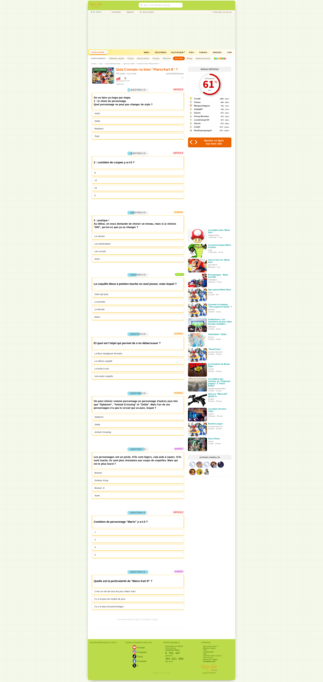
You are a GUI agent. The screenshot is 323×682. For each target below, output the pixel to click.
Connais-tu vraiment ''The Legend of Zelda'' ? (220, 305)
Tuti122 (211, 369)
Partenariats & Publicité (174, 646)
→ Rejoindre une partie (222, 12)
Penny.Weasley (201, 116)
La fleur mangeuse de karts (108, 353)
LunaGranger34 (201, 120)
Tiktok (140, 656)
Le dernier (99, 309)
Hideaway (211, 327)
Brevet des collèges (210, 659)
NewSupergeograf (203, 130)
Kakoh (210, 292)
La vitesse (99, 236)
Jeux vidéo (179, 58)
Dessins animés (143, 58)
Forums (203, 52)
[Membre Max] (201, 467)
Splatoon (98, 417)
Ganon (197, 113)
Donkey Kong (101, 480)
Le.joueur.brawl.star (215, 352)
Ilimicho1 (211, 310)
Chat (229, 52)
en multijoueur (146, 12)
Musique (156, 58)
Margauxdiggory (202, 106)
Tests (161, 52)
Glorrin (197, 123)
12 (95, 180)
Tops (191, 52)
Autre (97, 259)
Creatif (197, 99)
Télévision (167, 58)
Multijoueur (177, 52)
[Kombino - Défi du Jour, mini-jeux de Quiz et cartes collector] (219, 58)
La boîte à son (101, 368)
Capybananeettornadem (217, 388)
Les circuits (100, 251)
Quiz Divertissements (113, 64)
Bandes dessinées (203, 58)
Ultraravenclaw (213, 235)
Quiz (101, 64)
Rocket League (215, 424)
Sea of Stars (214, 439)
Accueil (93, 64)
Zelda (97, 121)
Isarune (211, 337)
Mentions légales (209, 648)
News (146, 52)
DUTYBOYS (212, 265)
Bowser (98, 473)
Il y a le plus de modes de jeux (109, 599)
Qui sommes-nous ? (210, 646)
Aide (204, 654)
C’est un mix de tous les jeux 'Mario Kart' (115, 591)
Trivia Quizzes (170, 648)
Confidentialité (208, 652)
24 (95, 188)
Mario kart (120, 84)
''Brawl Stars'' (214, 349)
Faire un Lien (208, 658)
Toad (96, 136)
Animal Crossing (102, 432)
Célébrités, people (116, 58)
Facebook (141, 661)
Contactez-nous (209, 661)
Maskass (98, 128)
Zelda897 (198, 109)
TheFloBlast (212, 280)
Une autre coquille (103, 376)
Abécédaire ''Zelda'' (217, 334)
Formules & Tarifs (172, 650)
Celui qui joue (101, 294)
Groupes (217, 52)
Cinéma (130, 58)
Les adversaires (102, 244)
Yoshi (97, 113)
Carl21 (197, 127)
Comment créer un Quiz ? (212, 656)
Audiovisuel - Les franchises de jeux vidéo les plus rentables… (220, 321)
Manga (189, 58)
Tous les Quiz (97, 52)
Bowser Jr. (99, 488)
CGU (205, 650)
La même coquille (103, 361)
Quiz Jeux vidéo (129, 64)
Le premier (99, 302)
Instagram (142, 652)
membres (130, 12)
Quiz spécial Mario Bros (219, 290)
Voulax (197, 102)
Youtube (141, 647)
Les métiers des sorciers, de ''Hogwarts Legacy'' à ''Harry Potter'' (219, 382)
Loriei (210, 250)
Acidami (211, 399)
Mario (97, 317)
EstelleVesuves (177, 74)
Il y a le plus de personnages (109, 606)
